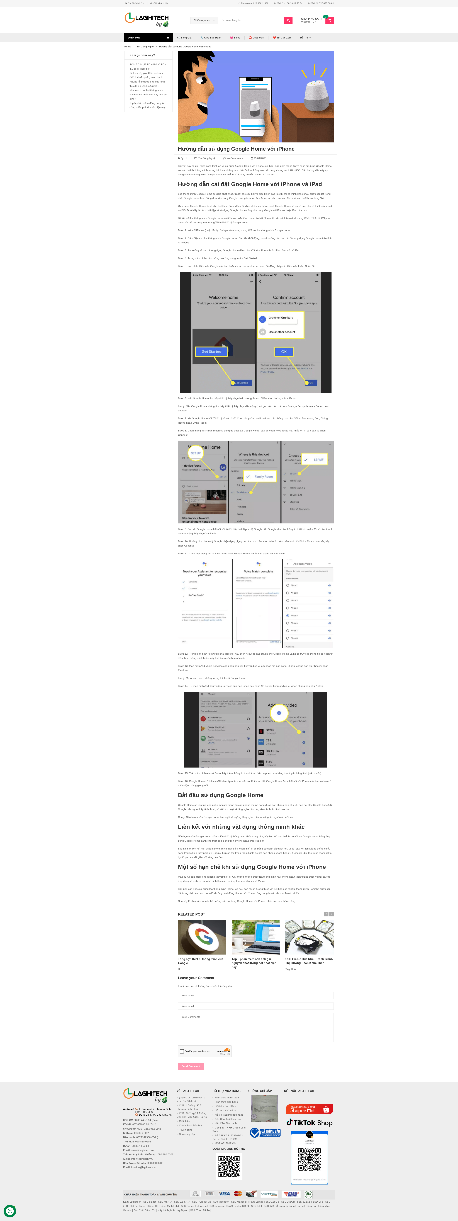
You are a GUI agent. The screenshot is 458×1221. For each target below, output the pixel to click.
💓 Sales (235, 37)
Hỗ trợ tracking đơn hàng (229, 1114)
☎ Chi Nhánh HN (159, 3)
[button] (264, 1147)
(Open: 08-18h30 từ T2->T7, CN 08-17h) (191, 1099)
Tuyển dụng (186, 1129)
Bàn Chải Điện (142, 1210)
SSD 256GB (288, 1201)
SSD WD (269, 1206)
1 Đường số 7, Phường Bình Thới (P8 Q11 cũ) (153, 1110)
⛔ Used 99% (256, 37)
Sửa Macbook (221, 1201)
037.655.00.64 (140, 1124)
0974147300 (143, 1137)
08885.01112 (141, 1133)
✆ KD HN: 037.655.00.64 (321, 3)
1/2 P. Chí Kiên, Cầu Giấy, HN (155, 1114)
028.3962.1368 (152, 1128)
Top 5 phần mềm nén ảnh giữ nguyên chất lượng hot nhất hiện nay (254, 963)
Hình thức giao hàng (226, 1101)
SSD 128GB (272, 1201)
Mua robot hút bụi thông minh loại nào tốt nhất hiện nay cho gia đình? (148, 94)
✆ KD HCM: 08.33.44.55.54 (288, 3)
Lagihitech (135, 1201)
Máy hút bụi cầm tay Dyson (172, 1210)
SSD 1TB (318, 1201)
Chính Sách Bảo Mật (191, 1125)
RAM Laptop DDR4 (238, 1206)
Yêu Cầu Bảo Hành (226, 1123)
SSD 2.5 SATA (182, 1201)
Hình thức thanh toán (227, 1097)
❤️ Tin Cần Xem (282, 37)
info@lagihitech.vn (141, 1158)
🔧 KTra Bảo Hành (210, 37)
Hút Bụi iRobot (138, 1206)
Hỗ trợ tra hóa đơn (225, 1110)
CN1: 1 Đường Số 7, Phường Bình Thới (189, 1107)
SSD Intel (256, 1206)
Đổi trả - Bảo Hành (225, 1106)
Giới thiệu (184, 1121)
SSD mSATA (165, 1201)
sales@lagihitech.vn (142, 1150)
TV (153, 1210)
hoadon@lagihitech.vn (143, 1167)
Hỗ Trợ (304, 37)
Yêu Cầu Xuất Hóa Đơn (228, 1119)
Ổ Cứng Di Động (285, 1206)
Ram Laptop (256, 1201)
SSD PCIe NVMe (201, 1201)
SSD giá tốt (149, 1201)
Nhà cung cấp (187, 1134)
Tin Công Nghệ (206, 158)
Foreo (300, 1206)
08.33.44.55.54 (142, 1120)
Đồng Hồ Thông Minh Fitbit (163, 1206)
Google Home (324, 165)
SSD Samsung (217, 1206)
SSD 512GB (304, 1201)
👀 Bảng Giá (184, 37)
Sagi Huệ (290, 969)
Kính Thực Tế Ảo (200, 1210)
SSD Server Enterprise (194, 1206)
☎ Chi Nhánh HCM (134, 3)
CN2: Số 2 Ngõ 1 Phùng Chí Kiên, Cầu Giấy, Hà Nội (192, 1115)
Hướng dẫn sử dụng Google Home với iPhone (236, 149)
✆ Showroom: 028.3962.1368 (253, 3)
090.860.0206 (143, 1141)
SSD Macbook (239, 1201)
